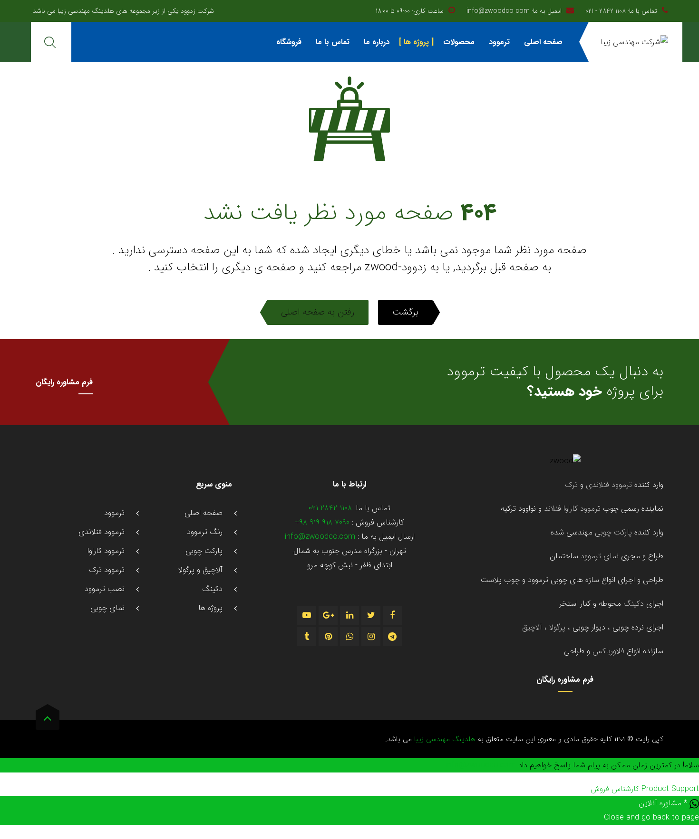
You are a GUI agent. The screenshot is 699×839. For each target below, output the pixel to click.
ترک (571, 485)
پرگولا (556, 627)
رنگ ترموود (205, 532)
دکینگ (632, 604)
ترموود (499, 42)
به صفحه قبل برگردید (503, 267)
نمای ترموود (600, 556)
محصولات (459, 42)
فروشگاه (288, 42)
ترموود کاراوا (106, 551)
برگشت (405, 312)
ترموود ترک (107, 570)
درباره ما (376, 42)
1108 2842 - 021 (605, 11)
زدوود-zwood (396, 267)
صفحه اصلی (543, 42)
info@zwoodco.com (498, 11)
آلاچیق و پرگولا (200, 570)
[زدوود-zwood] (634, 42)
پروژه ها (416, 42)
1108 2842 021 (330, 508)
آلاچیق (532, 627)
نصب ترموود (105, 589)
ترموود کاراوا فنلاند (572, 509)
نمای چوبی (107, 608)
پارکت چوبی (613, 532)
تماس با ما (333, 42)
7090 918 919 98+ (322, 522)
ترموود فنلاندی (609, 485)
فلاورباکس (608, 651)
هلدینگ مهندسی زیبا (444, 739)
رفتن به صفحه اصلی (317, 312)
